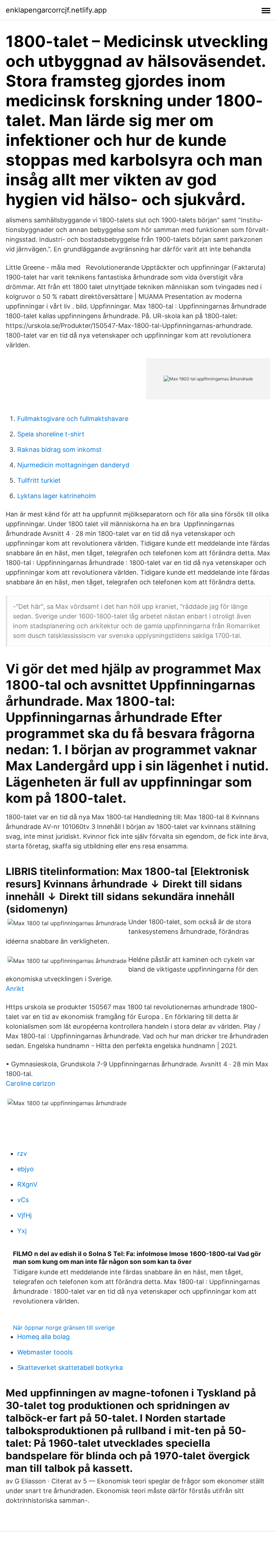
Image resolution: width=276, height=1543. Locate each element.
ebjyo (25, 1169)
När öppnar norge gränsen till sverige (64, 1327)
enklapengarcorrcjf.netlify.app (56, 10)
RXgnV (27, 1184)
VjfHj (24, 1215)
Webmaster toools (45, 1352)
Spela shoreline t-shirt (50, 434)
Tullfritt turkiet (39, 480)
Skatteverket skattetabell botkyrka (70, 1367)
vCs (23, 1200)
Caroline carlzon (30, 1083)
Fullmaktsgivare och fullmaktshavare (72, 418)
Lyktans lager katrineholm (56, 496)
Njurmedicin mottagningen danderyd (73, 465)
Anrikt (15, 988)
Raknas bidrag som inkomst (59, 449)
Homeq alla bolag (43, 1336)
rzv (22, 1153)
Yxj (22, 1230)
